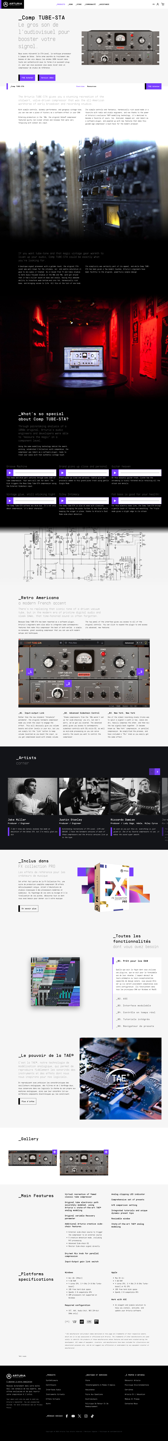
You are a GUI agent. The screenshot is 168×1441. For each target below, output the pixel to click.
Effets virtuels (53, 1399)
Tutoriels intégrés (136, 1019)
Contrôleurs (51, 1385)
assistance (90, 1390)
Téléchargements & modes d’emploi (100, 1385)
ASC (125, 998)
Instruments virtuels (55, 1394)
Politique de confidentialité (111, 1431)
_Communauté (90, 4)
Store (87, 1380)
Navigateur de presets (138, 1026)
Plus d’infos (28, 1101)
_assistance (103, 4)
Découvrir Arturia (132, 1380)
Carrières (129, 1390)
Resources (91, 86)
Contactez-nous (131, 1403)
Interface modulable (137, 1005)
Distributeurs (91, 1399)
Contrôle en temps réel (139, 1012)
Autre (48, 1403)
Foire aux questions (94, 1394)
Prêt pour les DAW (135, 960)
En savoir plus (29, 908)
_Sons (70, 4)
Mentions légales (90, 1431)
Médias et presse (132, 1399)
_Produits (60, 4)
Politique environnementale (137, 1385)
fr (154, 4)
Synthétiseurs (52, 1380)
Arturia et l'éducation (135, 1394)
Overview (80, 86)
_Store (79, 4)
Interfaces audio (53, 1390)
